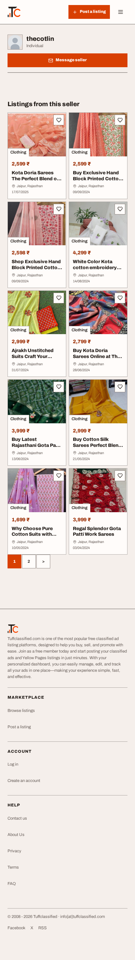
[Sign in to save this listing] (58, 120)
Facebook (16, 928)
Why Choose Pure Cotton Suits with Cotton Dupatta (32, 534)
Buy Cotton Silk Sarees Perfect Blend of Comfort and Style (97, 445)
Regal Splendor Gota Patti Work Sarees (97, 531)
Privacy (14, 851)
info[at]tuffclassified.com (82, 916)
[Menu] (120, 12)
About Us (16, 835)
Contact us (17, 818)
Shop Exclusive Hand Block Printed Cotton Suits (36, 267)
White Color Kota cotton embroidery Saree (95, 267)
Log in (13, 764)
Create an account (24, 780)
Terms (13, 867)
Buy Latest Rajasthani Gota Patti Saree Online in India (36, 445)
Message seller (71, 60)
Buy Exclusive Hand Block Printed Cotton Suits (97, 178)
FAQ (12, 883)
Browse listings (21, 710)
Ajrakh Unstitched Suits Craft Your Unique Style (33, 356)
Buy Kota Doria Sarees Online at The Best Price (96, 356)
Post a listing (19, 727)
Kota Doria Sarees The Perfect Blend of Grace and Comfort (35, 178)
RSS (42, 928)
